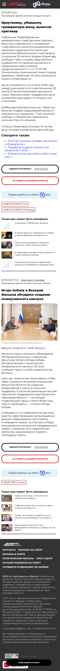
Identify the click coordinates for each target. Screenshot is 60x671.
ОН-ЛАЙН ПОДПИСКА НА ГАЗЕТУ (21, 562)
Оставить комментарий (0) (30, 180)
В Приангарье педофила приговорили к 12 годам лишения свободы (35, 253)
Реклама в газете (13, 554)
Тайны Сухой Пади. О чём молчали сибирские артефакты (31, 497)
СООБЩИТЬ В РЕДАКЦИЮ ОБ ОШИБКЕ (25, 567)
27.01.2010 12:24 (9, 12)
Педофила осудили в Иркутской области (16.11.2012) (26, 149)
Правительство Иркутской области (21, 342)
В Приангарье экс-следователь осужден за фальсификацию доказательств (34, 234)
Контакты (9, 549)
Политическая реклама (18, 558)
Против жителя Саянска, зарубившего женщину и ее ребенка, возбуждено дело (34, 263)
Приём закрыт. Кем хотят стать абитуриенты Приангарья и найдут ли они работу (35, 527)
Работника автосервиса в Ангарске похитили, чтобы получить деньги (32, 243)
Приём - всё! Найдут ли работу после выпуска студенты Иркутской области (33, 516)
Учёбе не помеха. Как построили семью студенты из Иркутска (33, 506)
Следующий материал (29, 663)
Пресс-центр (44, 558)
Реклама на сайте (30, 549)
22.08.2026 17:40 (10, 280)
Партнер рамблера (29, 656)
